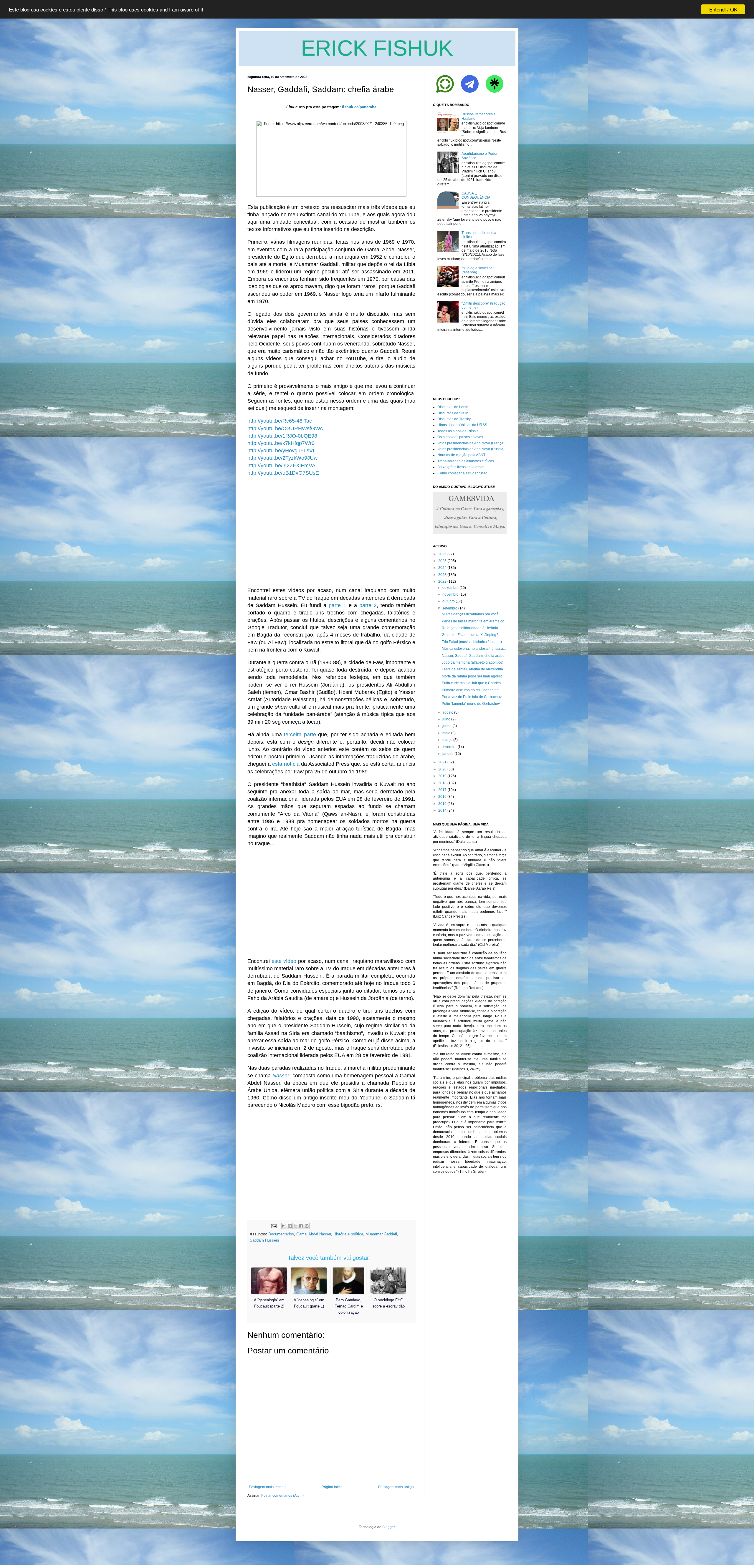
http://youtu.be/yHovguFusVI (280, 450)
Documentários (281, 1234)
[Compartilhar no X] (295, 1226)
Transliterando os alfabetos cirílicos (465, 461)
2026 (442, 554)
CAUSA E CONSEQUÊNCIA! (476, 195)
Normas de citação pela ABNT (461, 455)
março (447, 740)
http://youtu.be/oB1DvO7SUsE (283, 473)
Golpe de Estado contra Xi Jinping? (470, 635)
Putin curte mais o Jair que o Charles (471, 683)
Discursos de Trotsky (454, 419)
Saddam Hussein (264, 1240)
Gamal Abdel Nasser (313, 1234)
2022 (442, 581)
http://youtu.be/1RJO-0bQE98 (282, 436)
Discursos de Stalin (452, 413)
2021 (442, 762)
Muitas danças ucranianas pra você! (471, 614)
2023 (442, 575)
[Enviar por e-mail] (284, 1226)
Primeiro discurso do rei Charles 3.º (470, 690)
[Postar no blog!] (290, 1226)
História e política (348, 1234)
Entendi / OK (723, 9)
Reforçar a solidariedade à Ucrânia (470, 628)
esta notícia (286, 764)
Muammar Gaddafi (381, 1234)
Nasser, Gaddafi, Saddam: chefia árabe (473, 656)
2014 (442, 810)
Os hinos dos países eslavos (460, 437)
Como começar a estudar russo (462, 473)
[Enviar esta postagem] (273, 1226)
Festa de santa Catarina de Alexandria (472, 669)
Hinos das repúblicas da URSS (462, 425)
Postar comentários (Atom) (282, 1495)
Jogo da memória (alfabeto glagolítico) (472, 662)
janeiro (448, 754)
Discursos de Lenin (452, 407)
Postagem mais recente (268, 1487)
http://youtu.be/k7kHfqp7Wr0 (281, 443)
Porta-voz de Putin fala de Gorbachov (472, 697)
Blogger (388, 1527)
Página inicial (332, 1487)
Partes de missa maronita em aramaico (473, 621)
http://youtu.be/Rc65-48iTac (279, 421)
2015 (442, 804)
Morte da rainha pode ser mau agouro (472, 676)
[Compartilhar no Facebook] (301, 1226)
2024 (442, 568)
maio (446, 733)
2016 (442, 797)
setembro (449, 608)
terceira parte (300, 734)
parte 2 (368, 605)
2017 (442, 790)
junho (447, 726)
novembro (450, 594)
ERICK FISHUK (377, 48)
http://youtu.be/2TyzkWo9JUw (282, 458)
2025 (442, 561)
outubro (448, 601)
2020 (442, 769)
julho (446, 719)
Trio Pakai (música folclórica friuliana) (472, 642)
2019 (442, 776)
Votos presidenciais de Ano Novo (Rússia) (471, 449)
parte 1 (337, 605)
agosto (447, 712)
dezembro (450, 588)
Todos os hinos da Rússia (458, 431)
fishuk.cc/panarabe (359, 107)
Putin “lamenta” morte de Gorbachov (471, 704)
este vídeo (284, 961)
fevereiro (449, 747)
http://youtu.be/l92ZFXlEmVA (281, 465)
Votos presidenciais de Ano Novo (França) (471, 443)
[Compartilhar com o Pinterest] (307, 1226)
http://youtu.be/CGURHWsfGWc (285, 428)
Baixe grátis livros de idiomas (460, 467)
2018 (442, 783)
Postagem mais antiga (396, 1487)
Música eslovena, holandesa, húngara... (474, 649)
